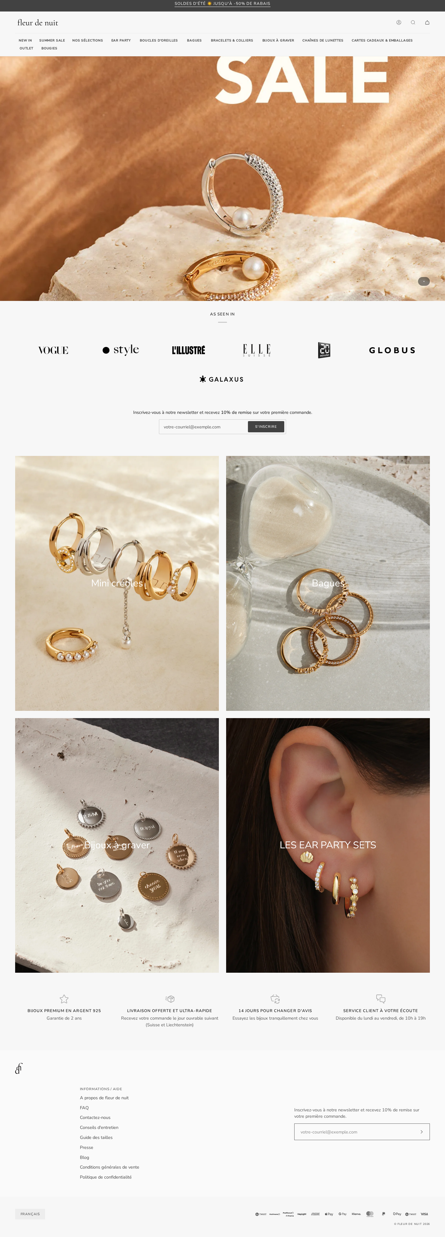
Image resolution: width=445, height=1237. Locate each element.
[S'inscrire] (417, 1132)
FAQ (84, 1108)
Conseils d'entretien (99, 1127)
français (30, 1214)
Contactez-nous (95, 1117)
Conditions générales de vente (109, 1167)
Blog (84, 1157)
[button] (121, 41)
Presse (86, 1147)
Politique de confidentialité (106, 1177)
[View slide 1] (222, 178)
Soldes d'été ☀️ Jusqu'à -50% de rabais (223, 3)
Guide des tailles (96, 1137)
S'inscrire (266, 426)
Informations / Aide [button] (101, 1089)
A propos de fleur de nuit (104, 1098)
